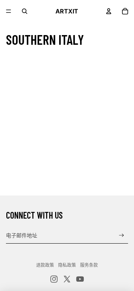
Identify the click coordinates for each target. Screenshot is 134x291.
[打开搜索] (24, 11)
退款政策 (45, 265)
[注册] (121, 235)
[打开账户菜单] (108, 11)
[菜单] (8, 11)
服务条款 (89, 265)
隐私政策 (67, 265)
